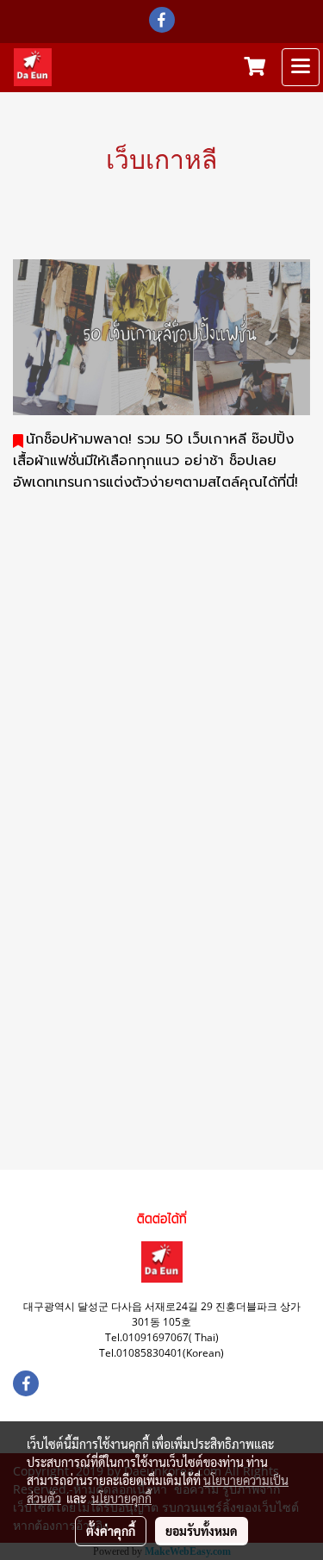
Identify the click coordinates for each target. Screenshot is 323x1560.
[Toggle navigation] (301, 67)
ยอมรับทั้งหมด (201, 1530)
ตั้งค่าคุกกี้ (110, 1530)
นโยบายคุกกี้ (121, 1498)
